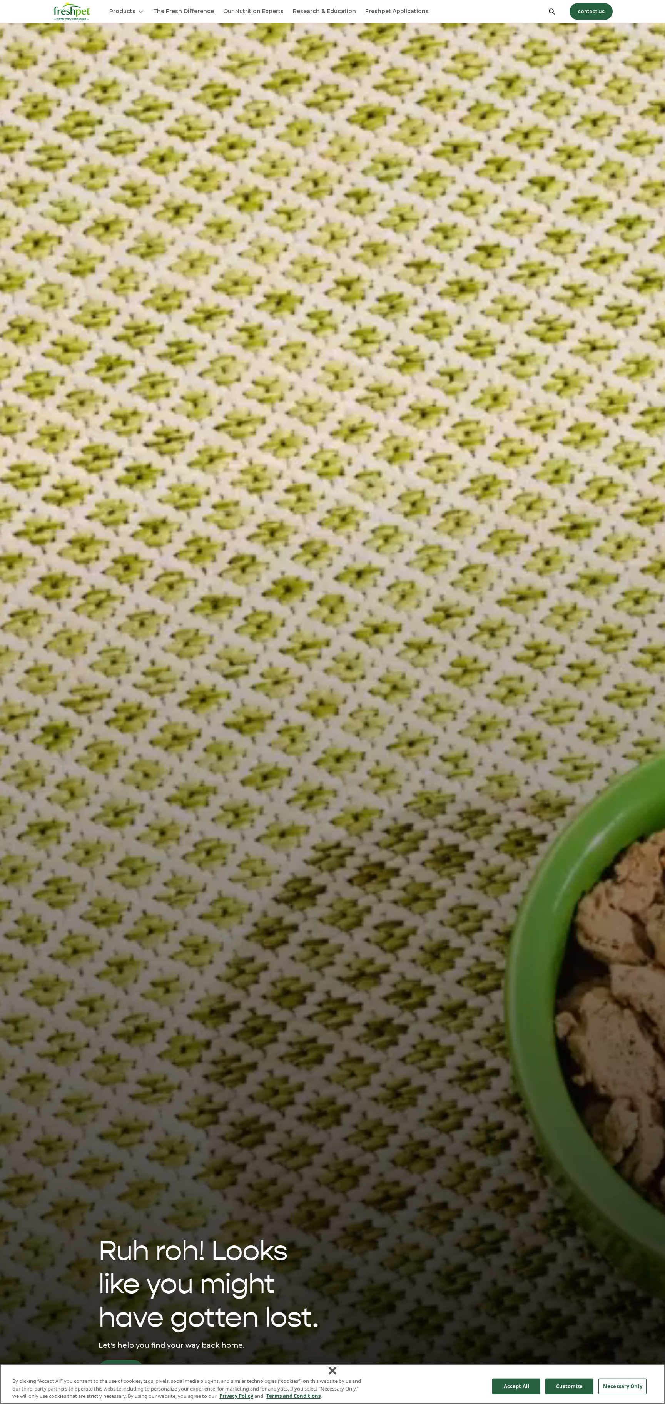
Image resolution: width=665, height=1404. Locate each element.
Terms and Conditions (293, 1395)
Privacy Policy (236, 1395)
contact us (591, 11)
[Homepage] (71, 12)
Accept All (516, 1385)
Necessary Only (622, 1385)
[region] (332, 1384)
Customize (569, 1385)
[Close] (332, 1370)
